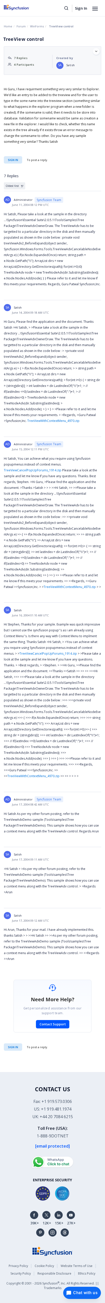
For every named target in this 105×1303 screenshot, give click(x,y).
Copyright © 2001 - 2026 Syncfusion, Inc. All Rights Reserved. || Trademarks (52, 1285)
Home (8, 26)
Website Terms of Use (77, 1266)
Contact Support (53, 1024)
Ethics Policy (86, 1273)
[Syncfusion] (52, 1251)
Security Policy (20, 1273)
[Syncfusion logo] (22, 7)
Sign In (81, 8)
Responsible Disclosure (54, 1273)
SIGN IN (13, 1047)
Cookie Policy (44, 1266)
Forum (21, 26)
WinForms (37, 26)
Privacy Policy (18, 1266)
